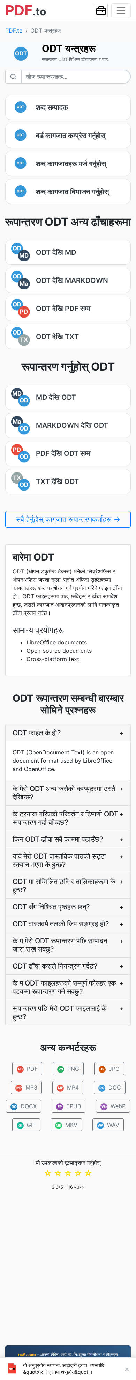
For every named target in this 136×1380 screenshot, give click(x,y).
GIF (27, 1124)
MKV (66, 1124)
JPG (110, 1068)
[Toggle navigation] (121, 10)
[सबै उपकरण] (101, 10)
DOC (110, 1087)
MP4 (68, 1087)
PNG (68, 1068)
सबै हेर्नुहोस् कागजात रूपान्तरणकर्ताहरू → (68, 519)
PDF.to (14, 30)
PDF (28, 1068)
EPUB (69, 1106)
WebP (113, 1106)
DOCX (24, 1106)
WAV (108, 1124)
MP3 (26, 1087)
